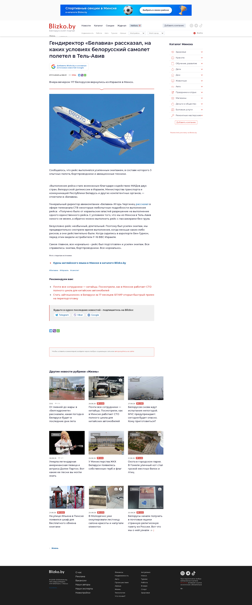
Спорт (144, 589)
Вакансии (80, 580)
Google (95, 315)
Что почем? (120, 596)
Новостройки (82, 592)
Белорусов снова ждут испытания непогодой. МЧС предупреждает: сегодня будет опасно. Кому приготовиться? (143, 414)
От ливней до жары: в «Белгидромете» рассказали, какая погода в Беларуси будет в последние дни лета (66, 414)
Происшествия (121, 582)
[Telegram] (79, 75)
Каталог (98, 25)
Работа (99, 33)
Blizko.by (184, 583)
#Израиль (64, 270)
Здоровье (145, 593)
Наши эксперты (84, 588)
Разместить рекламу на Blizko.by (183, 133)
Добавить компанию (174, 25)
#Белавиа (53, 270)
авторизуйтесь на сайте (124, 351)
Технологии (120, 593)
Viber (80, 315)
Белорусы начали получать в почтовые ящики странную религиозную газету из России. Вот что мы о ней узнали (145, 523)
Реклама (80, 576)
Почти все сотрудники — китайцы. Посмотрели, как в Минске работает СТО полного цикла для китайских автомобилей (106, 414)
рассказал (142, 204)
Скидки (110, 25)
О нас (78, 572)
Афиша (123, 33)
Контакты (53, 587)
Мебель (134, 26)
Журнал (121, 25)
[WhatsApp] (85, 75)
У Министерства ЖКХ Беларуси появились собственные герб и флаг (105, 465)
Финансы (119, 572)
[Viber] (82, 75)
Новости (86, 25)
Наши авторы (82, 584)
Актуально (145, 572)
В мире (144, 586)
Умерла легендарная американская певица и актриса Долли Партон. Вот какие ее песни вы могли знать (66, 468)
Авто (107, 33)
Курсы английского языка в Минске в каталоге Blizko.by (90, 263)
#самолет (74, 270)
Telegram (64, 315)
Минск (144, 576)
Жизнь (52, 36)
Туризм (114, 33)
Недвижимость (87, 33)
